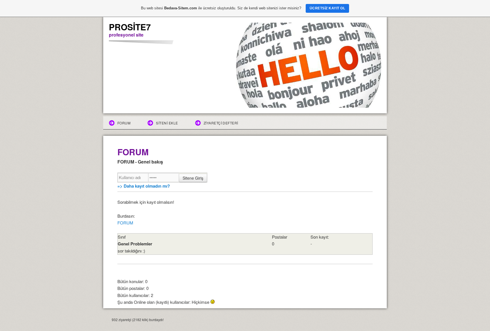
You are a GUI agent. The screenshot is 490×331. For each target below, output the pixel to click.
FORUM (123, 122)
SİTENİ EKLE (167, 122)
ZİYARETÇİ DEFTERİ (221, 122)
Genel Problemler (135, 244)
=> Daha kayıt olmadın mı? (143, 186)
